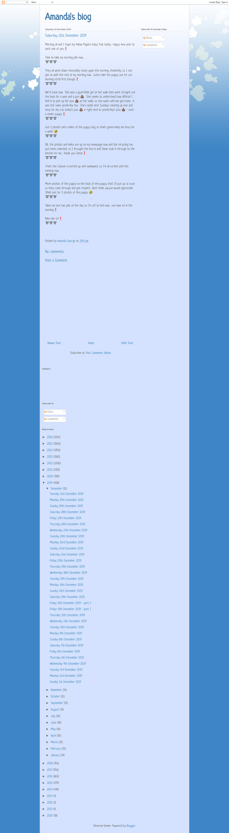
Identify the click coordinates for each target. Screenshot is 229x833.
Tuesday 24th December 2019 (67, 536)
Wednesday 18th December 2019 (68, 573)
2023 (50, 457)
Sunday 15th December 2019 (66, 591)
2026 (50, 437)
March (55, 742)
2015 (50, 783)
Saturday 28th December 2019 (67, 512)
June (54, 722)
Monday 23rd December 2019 (66, 542)
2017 (50, 770)
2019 (50, 483)
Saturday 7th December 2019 (66, 645)
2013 (50, 796)
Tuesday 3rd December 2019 (66, 670)
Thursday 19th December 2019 (67, 567)
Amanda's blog (68, 17)
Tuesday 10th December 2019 (67, 627)
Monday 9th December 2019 (66, 633)
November (57, 690)
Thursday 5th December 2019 (67, 657)
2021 (50, 470)
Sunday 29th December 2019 (66, 506)
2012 (50, 802)
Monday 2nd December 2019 (66, 676)
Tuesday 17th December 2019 (66, 579)
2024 (50, 450)
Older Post (127, 343)
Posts (148, 38)
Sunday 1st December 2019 (65, 682)
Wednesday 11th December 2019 (68, 621)
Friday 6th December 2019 (65, 651)
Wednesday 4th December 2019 (68, 664)
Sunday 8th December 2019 (66, 639)
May (54, 729)
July (53, 716)
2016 (50, 776)
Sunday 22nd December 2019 (66, 548)
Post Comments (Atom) (98, 353)
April (54, 736)
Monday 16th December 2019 (66, 585)
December (57, 489)
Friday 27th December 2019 (65, 518)
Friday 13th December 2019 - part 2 (70, 603)
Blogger (131, 826)
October (56, 696)
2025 (50, 444)
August (55, 709)
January (56, 755)
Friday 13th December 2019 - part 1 (70, 609)
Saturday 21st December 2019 (67, 554)
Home (91, 343)
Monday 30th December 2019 (66, 500)
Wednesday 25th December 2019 (68, 530)
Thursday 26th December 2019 (67, 524)
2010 (50, 815)
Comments (151, 45)
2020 (50, 476)
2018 (50, 763)
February (56, 749)
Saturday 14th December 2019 (67, 597)
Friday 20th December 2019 (65, 560)
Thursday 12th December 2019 (67, 615)
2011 (50, 809)
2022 (50, 463)
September (57, 703)
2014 (50, 789)
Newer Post (54, 343)
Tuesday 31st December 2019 (66, 494)
